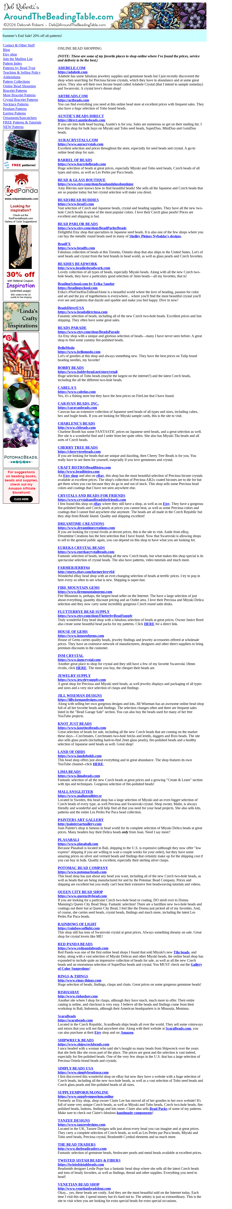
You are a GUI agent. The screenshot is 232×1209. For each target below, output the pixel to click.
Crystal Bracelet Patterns (20, 100)
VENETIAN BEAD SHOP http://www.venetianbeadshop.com (84, 1186)
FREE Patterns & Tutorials (22, 122)
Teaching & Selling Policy (22, 72)
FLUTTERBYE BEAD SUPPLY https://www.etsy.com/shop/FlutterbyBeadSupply (95, 614)
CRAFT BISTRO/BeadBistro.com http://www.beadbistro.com (84, 469)
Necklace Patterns (16, 104)
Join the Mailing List (17, 59)
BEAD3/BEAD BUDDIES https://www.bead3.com (78, 202)
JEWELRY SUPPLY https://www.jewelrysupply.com (82, 678)
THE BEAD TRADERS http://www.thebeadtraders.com (82, 1146)
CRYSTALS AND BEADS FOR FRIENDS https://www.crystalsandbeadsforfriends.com (92, 498)
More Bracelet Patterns (19, 95)
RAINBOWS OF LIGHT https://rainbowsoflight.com (79, 926)
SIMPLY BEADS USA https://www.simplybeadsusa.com (83, 1070)
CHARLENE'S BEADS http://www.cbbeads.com (77, 425)
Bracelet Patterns (15, 91)
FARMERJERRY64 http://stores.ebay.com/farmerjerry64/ (86, 570)
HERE (149, 624)
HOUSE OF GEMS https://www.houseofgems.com (81, 634)
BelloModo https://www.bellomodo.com (79, 350)
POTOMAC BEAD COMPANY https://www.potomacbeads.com (83, 870)
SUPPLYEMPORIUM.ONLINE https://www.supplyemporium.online (86, 1094)
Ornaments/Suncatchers (20, 118)
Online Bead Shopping (19, 86)
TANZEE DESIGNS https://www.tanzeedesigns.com (81, 1122)
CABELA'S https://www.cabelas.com (77, 390)
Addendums (11, 77)
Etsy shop (10, 54)
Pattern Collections (16, 81)
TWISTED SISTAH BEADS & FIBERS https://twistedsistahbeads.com (89, 1162)
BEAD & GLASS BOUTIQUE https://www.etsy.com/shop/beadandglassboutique (95, 182)
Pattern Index (12, 63)
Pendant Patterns (15, 109)
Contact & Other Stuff (19, 45)
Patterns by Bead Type (19, 68)
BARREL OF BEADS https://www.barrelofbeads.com (82, 162)
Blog (6, 50)
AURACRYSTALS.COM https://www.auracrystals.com (80, 142)
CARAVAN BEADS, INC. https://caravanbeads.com (78, 406)
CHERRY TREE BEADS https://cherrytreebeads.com (79, 449)
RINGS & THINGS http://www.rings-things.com (79, 978)
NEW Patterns (13, 127)
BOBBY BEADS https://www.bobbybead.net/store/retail (87, 370)
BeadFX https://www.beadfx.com (76, 246)
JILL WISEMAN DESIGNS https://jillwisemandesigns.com (81, 698)
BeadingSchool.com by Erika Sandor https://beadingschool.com (86, 286)
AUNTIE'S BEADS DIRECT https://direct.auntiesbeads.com (81, 118)
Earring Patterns (14, 113)
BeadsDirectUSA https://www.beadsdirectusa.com (82, 310)
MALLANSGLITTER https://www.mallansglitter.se (80, 794)
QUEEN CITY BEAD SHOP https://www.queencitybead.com (82, 894)
